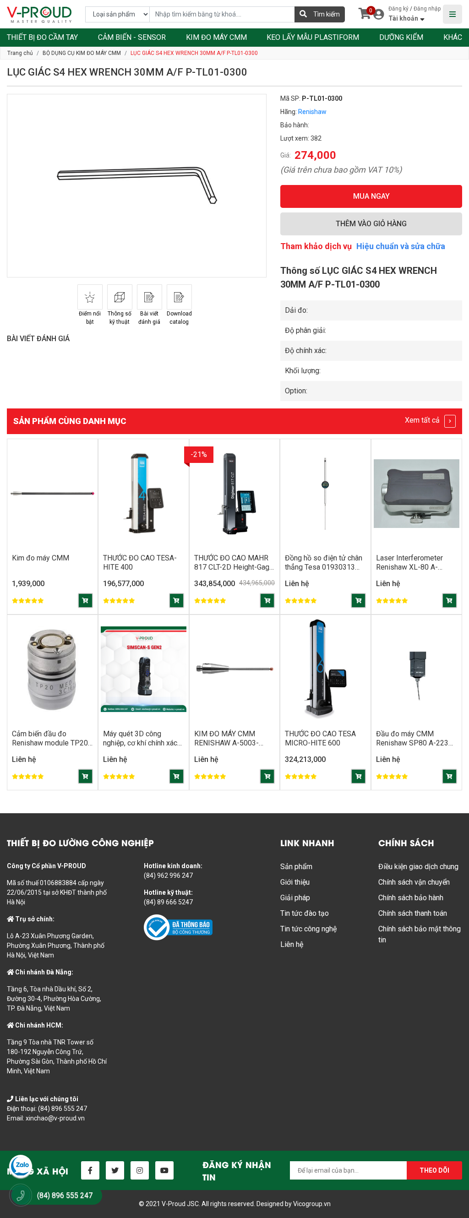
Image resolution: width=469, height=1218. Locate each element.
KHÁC (452, 37)
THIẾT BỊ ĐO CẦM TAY (42, 37)
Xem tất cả (423, 420)
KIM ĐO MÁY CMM (216, 37)
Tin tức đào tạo (304, 913)
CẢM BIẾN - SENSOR (132, 37)
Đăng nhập (427, 8)
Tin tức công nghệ (308, 928)
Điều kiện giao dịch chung (418, 866)
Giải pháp (295, 897)
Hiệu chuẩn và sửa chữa (400, 246)
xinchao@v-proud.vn (55, 1118)
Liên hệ (291, 944)
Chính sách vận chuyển (414, 882)
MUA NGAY (371, 196)
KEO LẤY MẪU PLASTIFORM (313, 37)
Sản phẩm (296, 866)
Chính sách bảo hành (410, 897)
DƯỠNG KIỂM (401, 37)
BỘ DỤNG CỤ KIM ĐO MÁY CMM (82, 53)
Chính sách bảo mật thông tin (419, 934)
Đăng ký (398, 8)
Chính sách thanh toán (412, 913)
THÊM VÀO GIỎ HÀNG (371, 223)
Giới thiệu (295, 882)
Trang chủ (20, 53)
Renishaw (312, 111)
